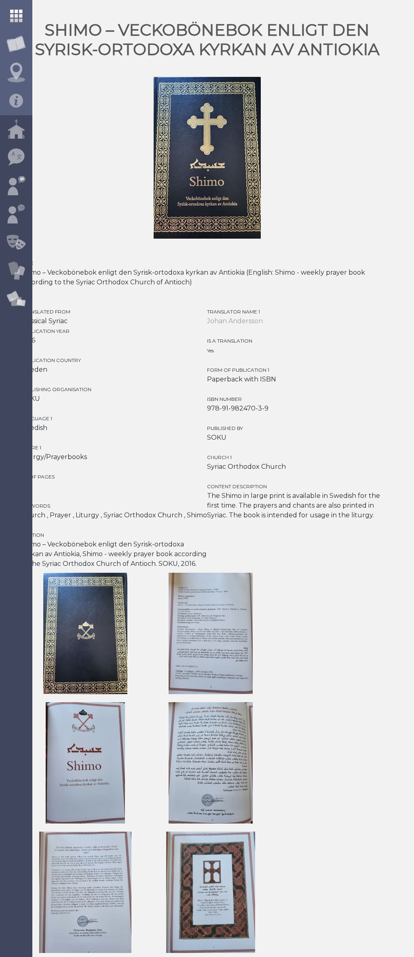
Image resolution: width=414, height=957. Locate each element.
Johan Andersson (235, 321)
